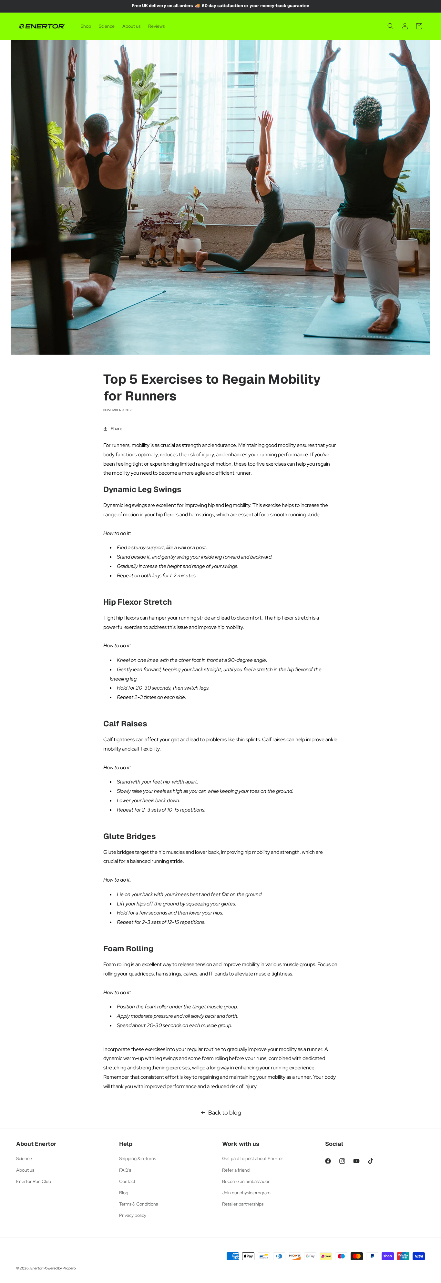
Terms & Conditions (138, 1204)
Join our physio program (246, 1193)
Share (116, 428)
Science (24, 1158)
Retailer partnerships (242, 1204)
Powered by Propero (60, 1268)
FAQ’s (125, 1170)
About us (25, 1170)
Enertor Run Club (33, 1181)
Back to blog (224, 1112)
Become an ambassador (246, 1181)
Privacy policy (132, 1215)
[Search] (391, 26)
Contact (127, 1181)
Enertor (36, 1268)
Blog (123, 1193)
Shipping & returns (137, 1158)
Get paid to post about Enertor (252, 1158)
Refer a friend (236, 1170)
